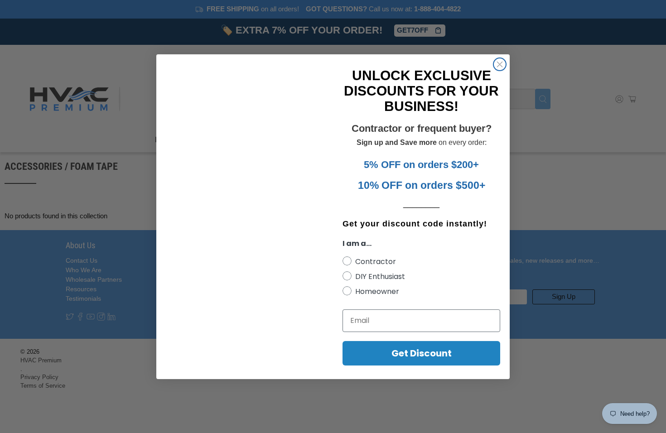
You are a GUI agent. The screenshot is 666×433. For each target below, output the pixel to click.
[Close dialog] (499, 64)
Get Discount (421, 353)
